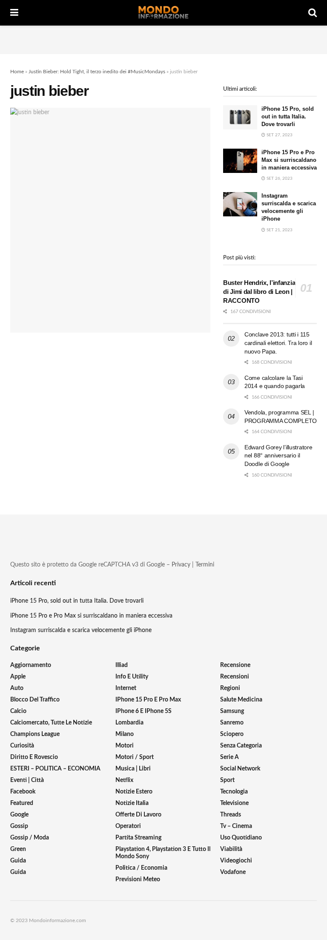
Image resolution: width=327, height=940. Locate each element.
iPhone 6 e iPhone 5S (143, 711)
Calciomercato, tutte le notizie (51, 723)
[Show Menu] (14, 13)
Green (18, 849)
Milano (124, 734)
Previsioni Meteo (137, 880)
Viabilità (231, 849)
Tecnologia (234, 792)
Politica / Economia (141, 868)
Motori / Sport (134, 757)
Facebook (22, 792)
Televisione (234, 803)
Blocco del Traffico (35, 700)
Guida (18, 861)
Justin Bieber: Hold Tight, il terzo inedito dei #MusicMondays (97, 71)
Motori (124, 746)
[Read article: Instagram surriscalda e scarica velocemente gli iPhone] (240, 204)
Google (19, 815)
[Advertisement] (163, 38)
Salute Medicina (241, 700)
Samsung (232, 711)
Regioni (230, 688)
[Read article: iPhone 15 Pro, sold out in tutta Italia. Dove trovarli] (240, 117)
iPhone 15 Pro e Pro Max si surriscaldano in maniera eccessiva (289, 160)
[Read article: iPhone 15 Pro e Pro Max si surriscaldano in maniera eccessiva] (240, 161)
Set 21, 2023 (279, 230)
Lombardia (129, 723)
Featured (21, 803)
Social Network (240, 769)
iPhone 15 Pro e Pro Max (148, 700)
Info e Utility (131, 677)
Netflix (124, 780)
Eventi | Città (27, 780)
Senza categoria (241, 746)
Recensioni (234, 677)
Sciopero (232, 734)
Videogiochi (236, 861)
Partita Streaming (138, 838)
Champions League (35, 734)
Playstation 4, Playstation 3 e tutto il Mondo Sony (162, 853)
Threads (230, 815)
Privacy (181, 565)
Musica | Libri (133, 769)
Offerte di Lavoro (138, 815)
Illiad (121, 665)
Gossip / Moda (29, 838)
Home (17, 71)
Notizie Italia (132, 803)
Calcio (18, 711)
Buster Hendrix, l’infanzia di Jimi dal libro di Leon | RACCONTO (259, 291)
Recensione (235, 665)
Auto (16, 688)
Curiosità (22, 746)
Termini (204, 565)
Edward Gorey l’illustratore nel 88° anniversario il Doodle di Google (278, 455)
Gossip (19, 826)
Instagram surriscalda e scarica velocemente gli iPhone (81, 630)
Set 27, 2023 (279, 135)
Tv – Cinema (236, 826)
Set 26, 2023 (279, 178)
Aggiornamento (30, 665)
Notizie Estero (133, 792)
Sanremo (232, 723)
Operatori (128, 826)
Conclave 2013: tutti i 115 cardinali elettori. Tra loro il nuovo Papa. (278, 342)
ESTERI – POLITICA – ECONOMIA (55, 769)
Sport (227, 780)
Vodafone (233, 872)
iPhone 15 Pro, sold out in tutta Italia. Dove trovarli (287, 116)
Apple (18, 677)
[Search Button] (312, 13)
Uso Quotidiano (241, 838)
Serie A (229, 757)
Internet (125, 688)
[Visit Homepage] (163, 12)
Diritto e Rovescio (34, 757)
